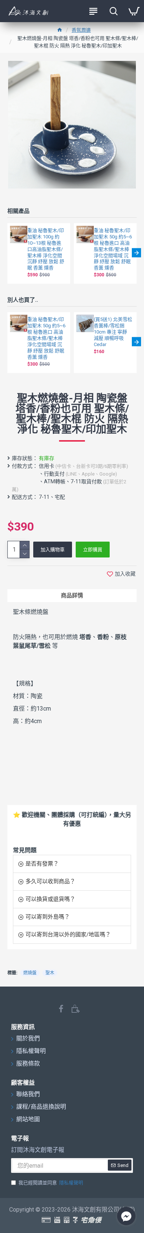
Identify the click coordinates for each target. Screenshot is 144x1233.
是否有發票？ (42, 863)
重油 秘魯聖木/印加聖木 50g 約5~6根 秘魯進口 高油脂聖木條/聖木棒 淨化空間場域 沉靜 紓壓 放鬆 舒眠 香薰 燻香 (113, 249)
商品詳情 (72, 595)
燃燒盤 (30, 972)
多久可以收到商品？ (50, 881)
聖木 (49, 972)
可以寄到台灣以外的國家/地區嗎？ (68, 934)
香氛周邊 (81, 30)
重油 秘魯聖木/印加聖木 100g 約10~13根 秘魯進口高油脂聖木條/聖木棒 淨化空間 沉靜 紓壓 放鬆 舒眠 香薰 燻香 (45, 249)
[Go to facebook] (126, 1216)
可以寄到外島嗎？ (47, 916)
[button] (7, 252)
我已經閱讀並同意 (50, 1182)
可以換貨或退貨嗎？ (50, 899)
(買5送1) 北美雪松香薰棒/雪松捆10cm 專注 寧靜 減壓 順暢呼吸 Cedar (113, 332)
